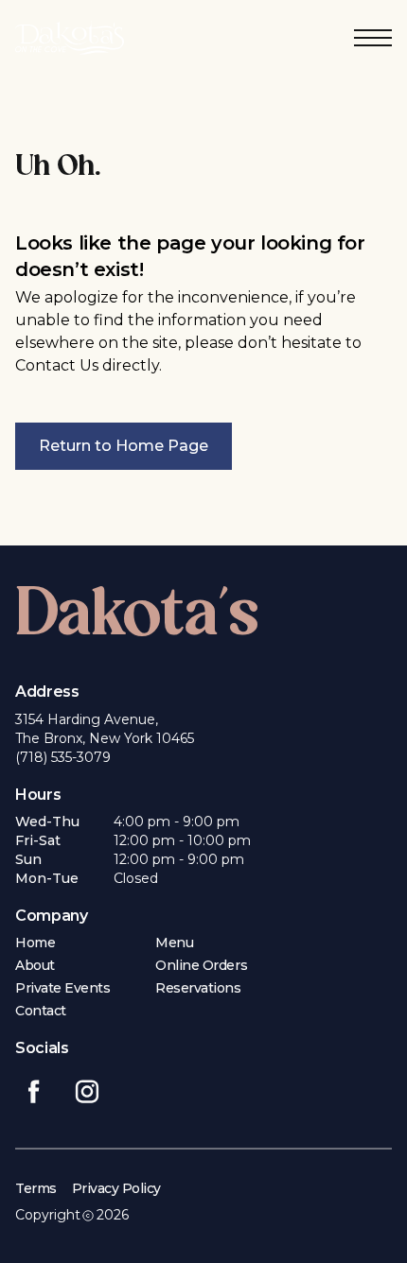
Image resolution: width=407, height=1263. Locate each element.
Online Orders (201, 965)
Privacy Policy (116, 1188)
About (35, 965)
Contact (40, 1010)
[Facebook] (34, 1089)
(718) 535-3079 (63, 757)
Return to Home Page (123, 446)
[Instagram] (87, 1089)
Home (35, 942)
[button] (373, 38)
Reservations (197, 987)
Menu (174, 942)
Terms (36, 1188)
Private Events (62, 987)
